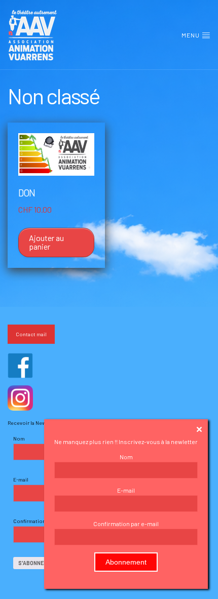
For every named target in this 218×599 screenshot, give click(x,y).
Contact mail (31, 334)
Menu (191, 34)
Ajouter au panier (46, 242)
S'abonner (32, 563)
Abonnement (126, 562)
